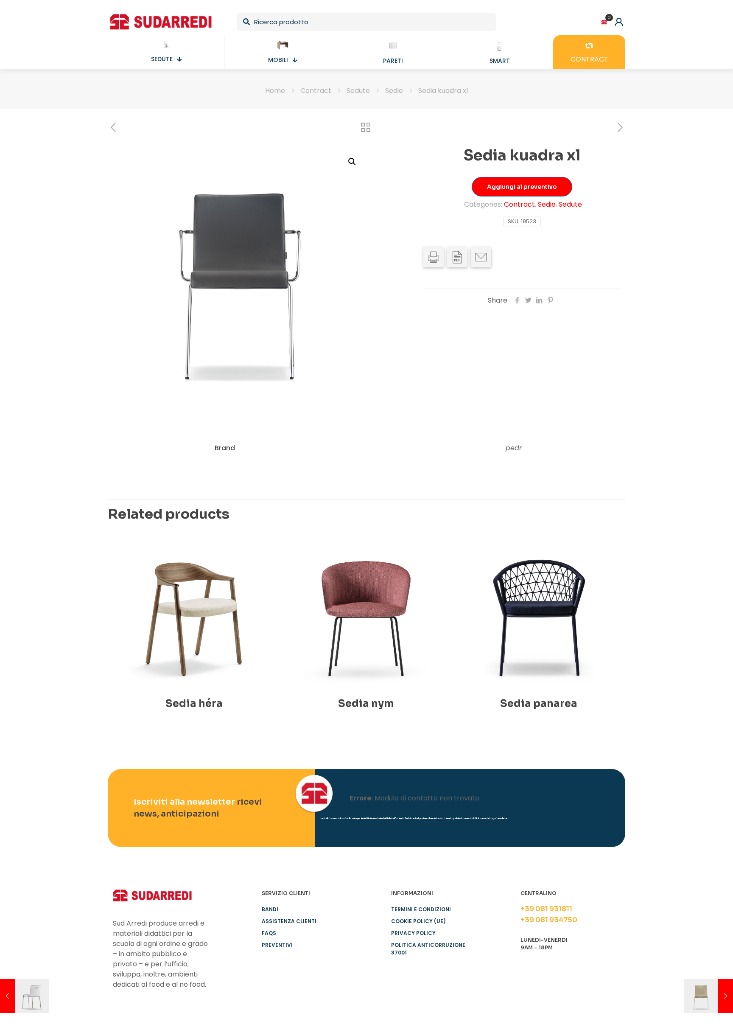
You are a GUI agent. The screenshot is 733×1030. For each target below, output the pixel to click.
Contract (315, 90)
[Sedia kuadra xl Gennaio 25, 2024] (24, 996)
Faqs (269, 933)
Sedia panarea (538, 703)
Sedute (358, 90)
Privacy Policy (413, 933)
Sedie (394, 90)
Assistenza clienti (289, 921)
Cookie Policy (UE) (418, 921)
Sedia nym (366, 703)
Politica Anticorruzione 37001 (428, 948)
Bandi (270, 909)
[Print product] (433, 257)
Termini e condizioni (421, 909)
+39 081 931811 (546, 908)
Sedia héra (194, 703)
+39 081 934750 (548, 919)
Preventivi (277, 945)
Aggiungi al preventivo (522, 187)
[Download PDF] (457, 257)
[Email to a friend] (481, 257)
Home (275, 90)
